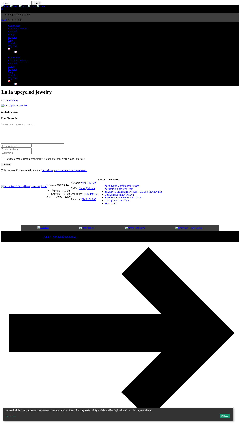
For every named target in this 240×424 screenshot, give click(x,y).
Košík (4, 20)
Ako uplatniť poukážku (117, 200)
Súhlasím (225, 416)
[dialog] (118, 414)
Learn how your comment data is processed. (64, 170)
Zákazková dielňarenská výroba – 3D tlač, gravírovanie (133, 191)
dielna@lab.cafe (87, 188)
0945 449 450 (88, 182)
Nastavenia (11, 416)
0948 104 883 (89, 199)
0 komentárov (11, 100)
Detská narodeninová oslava (119, 194)
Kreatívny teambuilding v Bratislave (123, 197)
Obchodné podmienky (64, 236)
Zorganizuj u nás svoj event (119, 188)
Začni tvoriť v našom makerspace (122, 185)
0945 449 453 (91, 193)
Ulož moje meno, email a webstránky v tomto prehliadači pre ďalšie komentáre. (45, 158)
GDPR (47, 236)
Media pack (111, 203)
